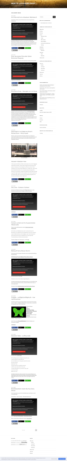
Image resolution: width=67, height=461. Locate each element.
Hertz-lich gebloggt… (24, 3)
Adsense (18, 442)
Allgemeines (42, 29)
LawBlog (41, 110)
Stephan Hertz (42, 87)
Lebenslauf (42, 66)
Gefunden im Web (44, 36)
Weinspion (41, 104)
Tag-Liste (41, 74)
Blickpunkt (42, 50)
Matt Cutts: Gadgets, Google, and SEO (46, 112)
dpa (28, 239)
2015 (16, 442)
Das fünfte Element (30, 110)
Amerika (24, 442)
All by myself (13, 161)
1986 (18, 444)
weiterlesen (13, 211)
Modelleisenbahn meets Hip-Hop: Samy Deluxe (26, 286)
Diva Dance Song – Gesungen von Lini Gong (24, 91)
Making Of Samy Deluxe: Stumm (20, 251)
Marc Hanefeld (42, 97)
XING (40, 121)
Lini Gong (41, 133)
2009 (20, 444)
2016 (15, 444)
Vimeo (25, 161)
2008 (23, 444)
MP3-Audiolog (43, 39)
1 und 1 (22, 440)
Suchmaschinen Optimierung (45, 43)
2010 (12, 442)
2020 (17, 444)
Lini (31, 114)
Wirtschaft (41, 52)
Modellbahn (41, 47)
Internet (41, 34)
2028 (20, 442)
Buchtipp (41, 31)
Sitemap (31, 453)
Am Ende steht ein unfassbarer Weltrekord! (24, 17)
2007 (19, 440)
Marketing (42, 55)
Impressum (42, 70)
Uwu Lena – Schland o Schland (20, 187)
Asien (13, 440)
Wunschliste (43, 68)
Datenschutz (42, 72)
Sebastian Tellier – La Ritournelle (20, 336)
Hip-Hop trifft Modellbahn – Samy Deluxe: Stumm (23, 416)
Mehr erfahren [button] (33, 459)
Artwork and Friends (43, 127)
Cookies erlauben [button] (62, 458)
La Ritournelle (19, 355)
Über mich (41, 63)
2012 (12, 440)
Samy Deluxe (29, 418)
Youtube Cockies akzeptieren (18, 36)
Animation (24, 440)
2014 (17, 440)
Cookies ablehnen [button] (54, 458)
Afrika (26, 444)
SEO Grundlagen (43, 41)
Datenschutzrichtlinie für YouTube (19, 30)
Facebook (41, 119)
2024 (14, 442)
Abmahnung (13, 444)
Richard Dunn (20, 161)
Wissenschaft (42, 57)
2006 (16, 440)
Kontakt (32, 442)
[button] (15, 48)
